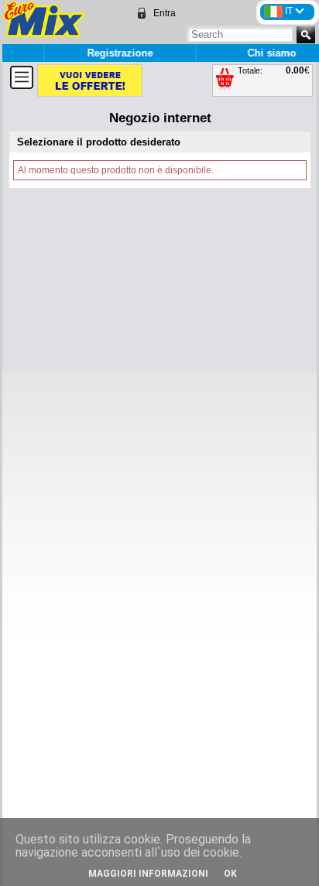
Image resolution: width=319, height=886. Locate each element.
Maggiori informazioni (148, 873)
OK (230, 873)
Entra (164, 13)
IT (290, 10)
